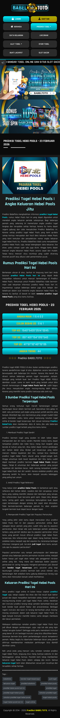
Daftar (44, 19)
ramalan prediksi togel (48, 693)
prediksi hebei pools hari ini (14, 688)
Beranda (17, 26)
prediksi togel (51, 688)
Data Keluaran (16, 35)
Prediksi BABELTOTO (37, 710)
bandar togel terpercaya (30, 679)
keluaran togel (9, 683)
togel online (30, 702)
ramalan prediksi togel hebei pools (16, 697)
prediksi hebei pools (49, 683)
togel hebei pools (50, 697)
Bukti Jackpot (16, 52)
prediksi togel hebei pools (13, 693)
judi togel (53, 679)
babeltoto (7, 679)
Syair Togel (44, 44)
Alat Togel (15, 44)
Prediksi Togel (43, 26)
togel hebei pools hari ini (13, 702)
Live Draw (44, 35)
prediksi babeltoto (28, 683)
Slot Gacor (44, 52)
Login (17, 19)
